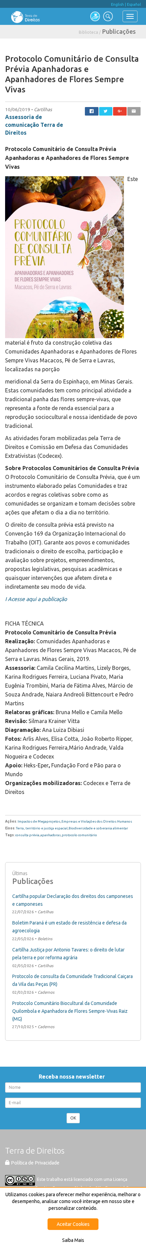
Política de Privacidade (34, 1163)
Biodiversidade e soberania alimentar (98, 828)
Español (134, 4)
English (117, 4)
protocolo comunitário (79, 835)
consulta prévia (27, 835)
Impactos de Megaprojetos (39, 821)
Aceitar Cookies (73, 1224)
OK (73, 1118)
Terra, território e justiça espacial (42, 828)
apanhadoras (50, 835)
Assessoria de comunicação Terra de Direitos (34, 125)
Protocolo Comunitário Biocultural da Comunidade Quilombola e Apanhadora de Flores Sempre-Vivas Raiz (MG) (70, 1011)
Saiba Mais (73, 1240)
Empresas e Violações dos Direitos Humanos (96, 821)
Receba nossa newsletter (73, 1076)
